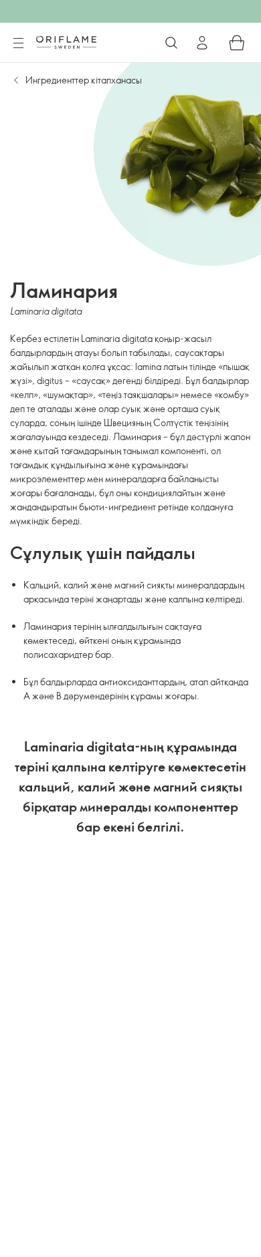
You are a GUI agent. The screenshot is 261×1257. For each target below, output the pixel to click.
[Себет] (237, 43)
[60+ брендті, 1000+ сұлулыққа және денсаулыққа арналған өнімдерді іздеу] (171, 43)
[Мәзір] (18, 43)
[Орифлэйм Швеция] (66, 42)
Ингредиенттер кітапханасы (83, 79)
